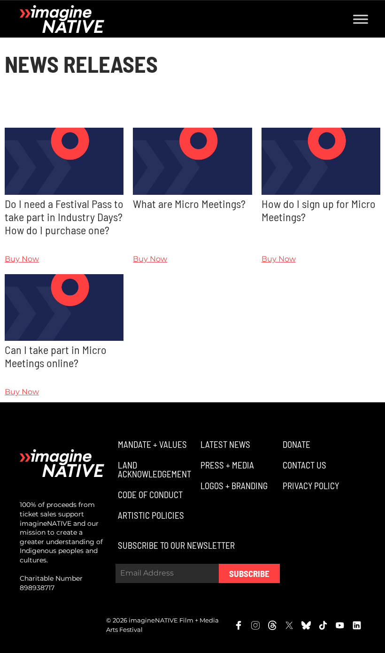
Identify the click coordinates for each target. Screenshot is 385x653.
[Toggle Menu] (360, 19)
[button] (151, 444)
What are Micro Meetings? (189, 203)
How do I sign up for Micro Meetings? (319, 210)
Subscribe (249, 573)
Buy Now (22, 258)
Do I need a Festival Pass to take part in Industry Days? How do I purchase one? (64, 217)
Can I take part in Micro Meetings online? (56, 356)
